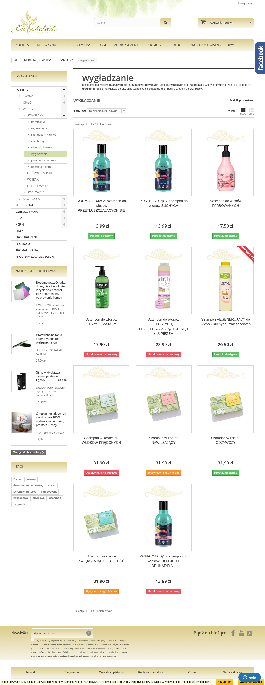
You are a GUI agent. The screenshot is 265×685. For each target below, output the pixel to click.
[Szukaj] (165, 22)
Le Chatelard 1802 (24, 491)
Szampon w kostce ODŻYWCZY (225, 440)
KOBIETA (22, 45)
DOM (102, 45)
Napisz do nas (232, 672)
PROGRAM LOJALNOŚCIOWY (212, 45)
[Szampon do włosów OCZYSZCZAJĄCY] (101, 286)
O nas (192, 672)
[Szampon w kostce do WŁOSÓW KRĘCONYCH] (101, 405)
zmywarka (19, 504)
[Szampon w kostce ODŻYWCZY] (226, 405)
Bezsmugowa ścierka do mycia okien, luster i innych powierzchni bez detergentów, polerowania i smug (51, 290)
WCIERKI (32, 179)
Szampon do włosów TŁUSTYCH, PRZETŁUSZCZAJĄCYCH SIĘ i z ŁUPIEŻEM (163, 326)
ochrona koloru (40, 166)
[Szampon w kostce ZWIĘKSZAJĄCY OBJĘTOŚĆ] (101, 523)
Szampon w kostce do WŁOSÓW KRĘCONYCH (101, 440)
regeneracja (38, 128)
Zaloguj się (244, 3)
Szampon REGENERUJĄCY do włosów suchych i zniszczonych (226, 321)
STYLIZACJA (35, 192)
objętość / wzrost (41, 147)
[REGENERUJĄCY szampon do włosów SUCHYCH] (163, 168)
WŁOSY (27, 109)
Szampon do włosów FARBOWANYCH (225, 203)
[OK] (88, 633)
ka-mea (31, 479)
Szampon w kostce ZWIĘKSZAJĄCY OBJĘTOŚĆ (101, 558)
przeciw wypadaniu (43, 160)
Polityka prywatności (152, 672)
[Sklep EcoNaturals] (49, 22)
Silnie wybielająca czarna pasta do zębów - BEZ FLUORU (51, 376)
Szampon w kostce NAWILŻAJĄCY (163, 440)
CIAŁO (27, 102)
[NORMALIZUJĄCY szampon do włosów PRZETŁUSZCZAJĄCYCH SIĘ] (101, 168)
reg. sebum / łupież (43, 134)
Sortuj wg (79, 110)
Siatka (243, 113)
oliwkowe (39, 497)
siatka (51, 485)
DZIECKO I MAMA (77, 45)
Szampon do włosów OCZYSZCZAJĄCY (101, 321)
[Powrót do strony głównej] (16, 60)
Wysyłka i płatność (112, 672)
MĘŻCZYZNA (46, 45)
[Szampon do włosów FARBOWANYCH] (226, 168)
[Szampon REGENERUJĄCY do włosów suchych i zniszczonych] (226, 286)
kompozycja (49, 491)
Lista (251, 113)
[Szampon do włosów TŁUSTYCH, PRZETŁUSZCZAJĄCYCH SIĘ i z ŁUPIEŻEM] (163, 286)
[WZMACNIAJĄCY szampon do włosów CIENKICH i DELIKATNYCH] (163, 523)
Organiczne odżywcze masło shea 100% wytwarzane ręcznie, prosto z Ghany (51, 419)
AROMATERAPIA (26, 250)
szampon (55, 497)
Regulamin (71, 672)
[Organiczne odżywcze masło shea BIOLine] (21, 422)
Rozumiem (224, 681)
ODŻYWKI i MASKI (39, 173)
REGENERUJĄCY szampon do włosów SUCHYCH (163, 203)
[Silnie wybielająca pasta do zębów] (21, 381)
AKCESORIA (31, 198)
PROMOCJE (156, 45)
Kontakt (31, 672)
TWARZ (27, 96)
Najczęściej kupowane (37, 271)
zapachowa (20, 497)
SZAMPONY (34, 115)
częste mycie (39, 141)
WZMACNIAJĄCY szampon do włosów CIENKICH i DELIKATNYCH (163, 561)
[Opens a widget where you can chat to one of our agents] (249, 678)
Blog (177, 45)
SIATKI (19, 231)
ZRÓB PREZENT (26, 237)
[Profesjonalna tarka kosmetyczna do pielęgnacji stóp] (21, 344)
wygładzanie (38, 154)
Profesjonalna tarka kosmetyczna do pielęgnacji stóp (49, 338)
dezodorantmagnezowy (28, 485)
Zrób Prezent (126, 45)
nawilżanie (37, 121)
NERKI (19, 224)
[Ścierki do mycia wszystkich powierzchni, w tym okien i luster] (21, 291)
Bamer (17, 479)
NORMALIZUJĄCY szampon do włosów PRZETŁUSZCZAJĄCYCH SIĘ (101, 205)
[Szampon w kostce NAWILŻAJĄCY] (163, 405)
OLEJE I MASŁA (37, 186)
